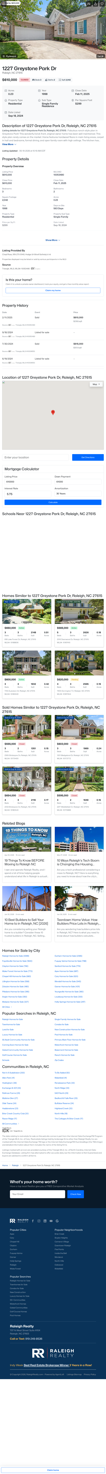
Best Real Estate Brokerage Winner (46, 1365)
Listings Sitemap (74, 1374)
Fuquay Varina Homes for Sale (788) (70, 961)
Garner (13, 1257)
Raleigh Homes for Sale (12, 1019)
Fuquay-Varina (16, 1253)
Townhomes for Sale (11, 1024)
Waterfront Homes (18, 1304)
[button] (32, 1221)
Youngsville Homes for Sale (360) (69, 991)
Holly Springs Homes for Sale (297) (70, 1002)
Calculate (53, 502)
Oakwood (59, 1265)
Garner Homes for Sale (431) (67, 986)
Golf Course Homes (18, 1311)
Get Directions (87, 457)
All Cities (6, 1007)
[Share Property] (95, 4)
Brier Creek (59, 1234)
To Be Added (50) (62, 1072)
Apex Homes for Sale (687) (66, 971)
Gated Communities (18, 1308)
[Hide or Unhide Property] (89, 4)
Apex (12, 1234)
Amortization (61, 488)
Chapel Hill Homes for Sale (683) (16, 976)
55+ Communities (17, 1300)
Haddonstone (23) (10, 1108)
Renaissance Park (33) (65, 1083)
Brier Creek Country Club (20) (15, 1113)
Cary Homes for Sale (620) (66, 976)
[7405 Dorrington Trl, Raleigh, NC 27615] (79, 663)
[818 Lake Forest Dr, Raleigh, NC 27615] (26, 611)
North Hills (59, 1261)
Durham (13, 1249)
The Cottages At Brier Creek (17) (69, 1118)
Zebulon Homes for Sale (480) (15, 986)
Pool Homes (15, 1315)
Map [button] (95, 384)
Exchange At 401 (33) (11, 1088)
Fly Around (11, 56)
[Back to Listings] (4, 4)
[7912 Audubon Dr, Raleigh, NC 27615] (26, 663)
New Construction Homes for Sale (70, 1029)
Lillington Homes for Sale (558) (15, 981)
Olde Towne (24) (9, 1103)
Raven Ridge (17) (9, 1118)
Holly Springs (15, 1261)
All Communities (9, 1123)
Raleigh (13, 1265)
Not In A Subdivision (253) (13, 1072)
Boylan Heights (61, 1238)
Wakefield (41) (61, 1078)
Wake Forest (15, 1269)
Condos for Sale (62, 1024)
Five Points (59, 1249)
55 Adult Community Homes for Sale (18, 1040)
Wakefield (59, 1269)
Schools (5, 1060)
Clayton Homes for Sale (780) (15, 966)
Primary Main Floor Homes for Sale (70, 1040)
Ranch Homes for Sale (65, 1055)
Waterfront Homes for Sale (66, 1045)
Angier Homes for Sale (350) (14, 996)
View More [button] (7, 144)
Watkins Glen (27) (10, 1098)
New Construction (18, 1292)
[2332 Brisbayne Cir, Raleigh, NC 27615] (26, 778)
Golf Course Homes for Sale (14, 1055)
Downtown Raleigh (63, 1245)
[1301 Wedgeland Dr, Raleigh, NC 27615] (79, 727)
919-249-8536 (33, 1338)
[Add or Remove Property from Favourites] (102, 4)
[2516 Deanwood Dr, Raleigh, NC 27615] (79, 611)
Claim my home (53, 290)
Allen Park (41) (8, 1078)
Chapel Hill (14, 1242)
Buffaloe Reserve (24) (64, 1103)
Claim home (53, 1470)
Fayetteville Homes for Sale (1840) (17, 961)
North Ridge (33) (62, 1088)
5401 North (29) (61, 1093)
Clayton (13, 1245)
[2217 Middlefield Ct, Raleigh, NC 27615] (79, 778)
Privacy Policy (90, 1374)
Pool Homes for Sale (64, 1034)
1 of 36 (101, 56)
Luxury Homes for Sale (12, 1034)
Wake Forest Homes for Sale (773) (17, 971)
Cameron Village (62, 1242)
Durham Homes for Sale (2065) (68, 956)
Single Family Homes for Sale (68, 1019)
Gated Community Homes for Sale (17, 1050)
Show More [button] (51, 240)
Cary (12, 1238)
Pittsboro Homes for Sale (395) (15, 991)
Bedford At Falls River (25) (66, 1098)
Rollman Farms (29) (11, 1093)
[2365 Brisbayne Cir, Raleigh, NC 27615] (26, 727)
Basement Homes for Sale (66, 1050)
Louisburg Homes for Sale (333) (69, 996)
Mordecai (59, 1257)
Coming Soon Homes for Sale (15, 1045)
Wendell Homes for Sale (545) (68, 981)
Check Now (75, 1194)
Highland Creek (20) (63, 1108)
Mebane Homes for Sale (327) (15, 1002)
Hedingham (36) (9, 1083)
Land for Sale (8, 1029)
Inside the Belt (61, 1253)
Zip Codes (59, 1060)
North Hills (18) (61, 1113)
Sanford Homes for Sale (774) (68, 966)
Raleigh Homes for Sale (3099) (15, 956)
